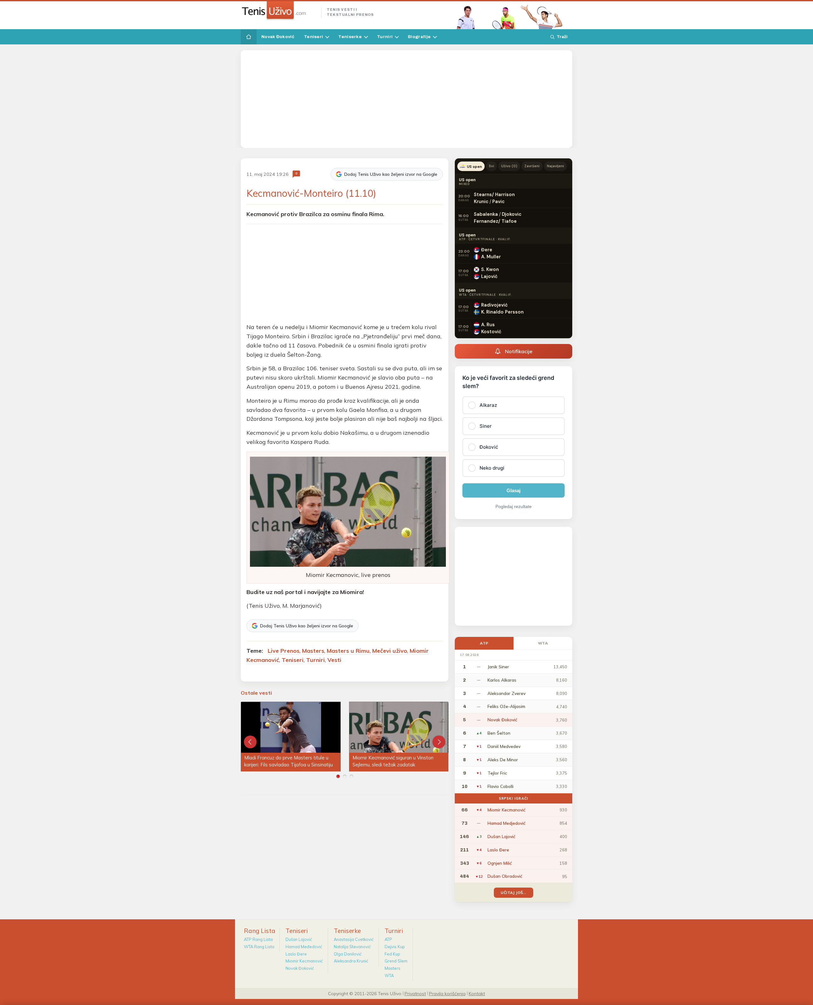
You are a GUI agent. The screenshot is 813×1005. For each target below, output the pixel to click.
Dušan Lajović (299, 939)
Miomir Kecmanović (304, 960)
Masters (313, 650)
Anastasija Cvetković (353, 939)
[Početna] (249, 36)
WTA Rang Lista (259, 946)
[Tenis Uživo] (278, 10)
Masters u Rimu (348, 650)
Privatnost (415, 993)
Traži (562, 36)
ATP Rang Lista (258, 939)
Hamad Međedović (304, 946)
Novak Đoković (277, 36)
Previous (250, 742)
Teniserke (350, 36)
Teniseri (313, 36)
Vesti (334, 660)
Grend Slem (396, 960)
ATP (484, 643)
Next (439, 742)
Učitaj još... (513, 892)
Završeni (532, 166)
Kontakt (477, 993)
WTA (543, 643)
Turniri (385, 36)
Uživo (509, 166)
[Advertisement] (406, 99)
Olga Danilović (347, 953)
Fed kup (392, 953)
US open (474, 166)
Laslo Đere (296, 953)
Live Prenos (283, 650)
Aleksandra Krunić (351, 960)
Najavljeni (555, 166)
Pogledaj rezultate (513, 506)
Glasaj (514, 490)
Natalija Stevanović (352, 946)
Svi (491, 166)
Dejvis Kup (395, 946)
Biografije (419, 36)
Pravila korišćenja (447, 993)
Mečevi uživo (389, 650)
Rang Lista (259, 931)
